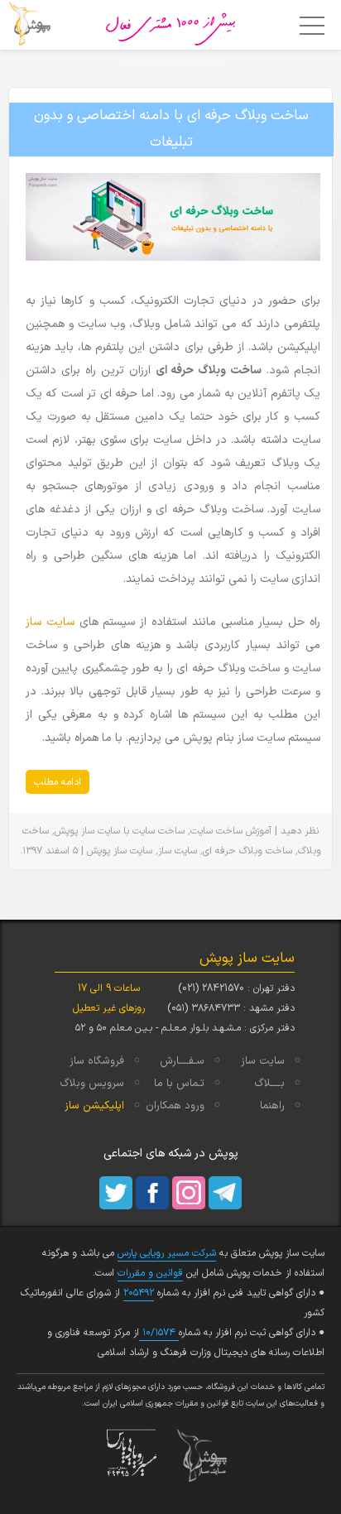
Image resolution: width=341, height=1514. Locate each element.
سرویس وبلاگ (92, 1083)
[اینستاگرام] (188, 1192)
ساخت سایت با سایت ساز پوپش (120, 831)
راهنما (272, 1106)
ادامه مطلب (57, 782)
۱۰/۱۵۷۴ (159, 1332)
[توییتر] (115, 1192)
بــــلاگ (269, 1083)
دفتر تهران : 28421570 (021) (236, 988)
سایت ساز (50, 622)
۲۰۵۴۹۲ (138, 1293)
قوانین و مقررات (150, 1273)
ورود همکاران (175, 1106)
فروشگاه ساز (97, 1061)
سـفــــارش (182, 1061)
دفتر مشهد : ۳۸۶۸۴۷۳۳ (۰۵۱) (231, 1008)
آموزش (258, 831)
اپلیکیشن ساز (94, 1106)
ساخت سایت (216, 831)
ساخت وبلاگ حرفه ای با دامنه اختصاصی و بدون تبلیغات (171, 129)
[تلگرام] (225, 1192)
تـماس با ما (179, 1083)
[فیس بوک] (152, 1192)
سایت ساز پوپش (119, 851)
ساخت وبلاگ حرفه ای (247, 851)
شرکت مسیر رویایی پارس (167, 1253)
